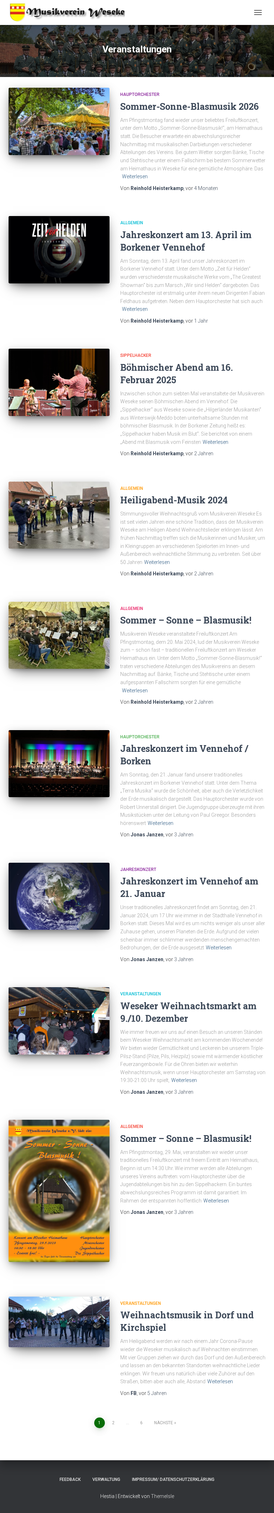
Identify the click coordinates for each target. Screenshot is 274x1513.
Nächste (163, 1422)
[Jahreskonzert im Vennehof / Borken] (59, 763)
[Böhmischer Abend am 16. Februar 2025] (59, 382)
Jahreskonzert (138, 869)
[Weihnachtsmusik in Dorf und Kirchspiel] (59, 1322)
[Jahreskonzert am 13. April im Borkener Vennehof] (59, 249)
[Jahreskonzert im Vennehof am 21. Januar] (59, 896)
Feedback (70, 1479)
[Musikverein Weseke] (69, 12)
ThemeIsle (162, 1496)
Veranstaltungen (140, 993)
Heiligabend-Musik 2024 (174, 500)
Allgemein (131, 222)
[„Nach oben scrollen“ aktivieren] (260, 1499)
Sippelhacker (135, 355)
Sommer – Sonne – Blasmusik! (186, 620)
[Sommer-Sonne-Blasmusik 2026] (59, 121)
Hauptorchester (139, 94)
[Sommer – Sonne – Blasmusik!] (59, 635)
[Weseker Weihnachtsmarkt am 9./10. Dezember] (59, 1020)
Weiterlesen (135, 176)
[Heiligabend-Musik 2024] (59, 515)
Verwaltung (106, 1479)
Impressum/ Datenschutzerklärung (173, 1479)
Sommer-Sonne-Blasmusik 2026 (189, 106)
